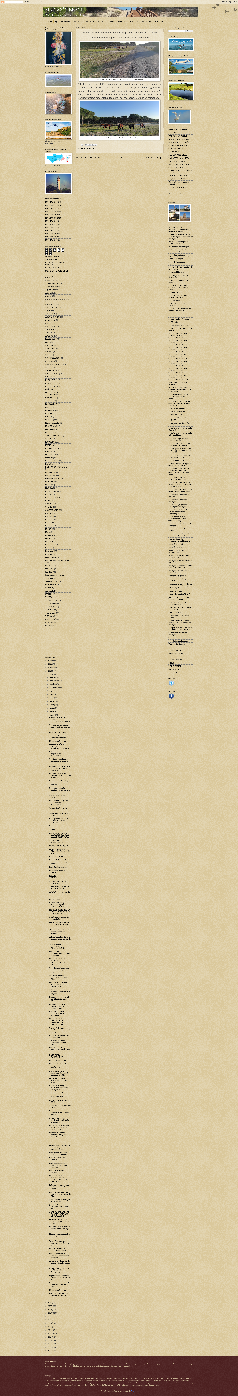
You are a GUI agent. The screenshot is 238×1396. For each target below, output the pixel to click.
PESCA (48, 529)
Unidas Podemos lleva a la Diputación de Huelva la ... (59, 1270)
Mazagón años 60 (175, 544)
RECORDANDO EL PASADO (57, 561)
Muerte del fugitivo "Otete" (179, 594)
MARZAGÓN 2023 (53, 208)
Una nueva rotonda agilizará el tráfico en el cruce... (59, 790)
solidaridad (50, 591)
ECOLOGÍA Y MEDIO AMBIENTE (54, 394)
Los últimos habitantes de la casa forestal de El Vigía (180, 535)
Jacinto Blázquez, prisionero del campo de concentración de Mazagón (179, 389)
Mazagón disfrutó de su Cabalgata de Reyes (58, 1153)
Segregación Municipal (54, 575)
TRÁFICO (49, 610)
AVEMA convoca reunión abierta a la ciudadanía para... (59, 894)
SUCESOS (159, 21)
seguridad (49, 578)
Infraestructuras (52, 461)
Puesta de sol (50, 557)
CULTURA (134, 21)
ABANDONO (50, 280)
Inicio (49, 21)
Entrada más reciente (88, 157)
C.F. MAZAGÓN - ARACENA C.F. (56, 841)
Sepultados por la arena (178, 641)
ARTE (47, 311)
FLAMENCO (50, 426)
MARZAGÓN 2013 (52, 240)
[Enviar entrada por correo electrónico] (81, 145)
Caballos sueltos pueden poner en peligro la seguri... (59, 970)
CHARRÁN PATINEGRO (178, 139)
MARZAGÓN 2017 (52, 227)
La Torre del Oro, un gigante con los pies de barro (179, 464)
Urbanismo (50, 619)
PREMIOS (49, 542)
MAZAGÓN (77, 21)
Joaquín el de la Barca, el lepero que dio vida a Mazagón (178, 396)
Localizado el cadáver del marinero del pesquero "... (59, 924)
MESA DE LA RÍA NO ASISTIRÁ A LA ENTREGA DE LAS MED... (58, 961)
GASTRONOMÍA (52, 436)
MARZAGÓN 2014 (53, 237)
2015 (50, 1323)
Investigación (51, 464)
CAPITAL (49, 345)
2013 (50, 1330)
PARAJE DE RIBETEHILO (55, 268)
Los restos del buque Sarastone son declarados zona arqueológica (178, 519)
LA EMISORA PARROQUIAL (56, 1056)
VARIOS (48, 622)
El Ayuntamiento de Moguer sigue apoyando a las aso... (60, 775)
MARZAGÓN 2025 (53, 202)
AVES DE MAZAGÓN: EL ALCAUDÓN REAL (59, 887)
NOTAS (48, 501)
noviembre (54, 681)
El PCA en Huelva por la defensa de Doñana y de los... (59, 1050)
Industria (49, 458)
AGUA (48, 293)
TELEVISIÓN (50, 603)
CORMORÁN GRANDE (177, 145)
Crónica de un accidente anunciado (59, 918)
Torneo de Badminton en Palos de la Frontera (59, 737)
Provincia (49, 551)
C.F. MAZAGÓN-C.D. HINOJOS (57, 882)
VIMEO (171, 663)
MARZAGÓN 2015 (52, 234)
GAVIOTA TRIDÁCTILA (178, 168)
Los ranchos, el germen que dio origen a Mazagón (179, 506)
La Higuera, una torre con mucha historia (178, 439)
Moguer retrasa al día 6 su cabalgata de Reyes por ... (59, 1236)
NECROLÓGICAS (52, 497)
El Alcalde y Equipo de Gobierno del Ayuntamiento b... (58, 802)
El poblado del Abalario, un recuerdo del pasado (179, 310)
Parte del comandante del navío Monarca (178, 603)
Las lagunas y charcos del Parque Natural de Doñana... (59, 1285)
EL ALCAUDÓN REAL (177, 155)
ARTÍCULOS (50, 314)
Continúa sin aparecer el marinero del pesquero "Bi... (59, 977)
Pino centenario (174, 612)
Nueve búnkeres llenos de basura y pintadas (178, 598)
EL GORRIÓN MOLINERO (179, 158)
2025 (50, 664)
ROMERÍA (49, 569)
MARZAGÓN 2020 (53, 218)
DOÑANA (110, 21)
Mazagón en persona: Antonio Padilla (177, 551)
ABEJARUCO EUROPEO (178, 130)
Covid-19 (48, 367)
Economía (49, 398)
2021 (50, 1303)
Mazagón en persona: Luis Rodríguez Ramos (179, 556)
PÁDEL (48, 513)
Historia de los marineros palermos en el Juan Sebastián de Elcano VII (178, 377)
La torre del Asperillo (177, 460)
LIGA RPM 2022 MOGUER (56, 877)
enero (52, 715)
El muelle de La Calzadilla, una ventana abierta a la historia (179, 287)
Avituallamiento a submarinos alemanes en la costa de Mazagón (179, 229)
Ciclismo (49, 352)
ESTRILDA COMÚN (176, 161)
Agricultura (50, 290)
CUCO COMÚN (174, 152)
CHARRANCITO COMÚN (179, 142)
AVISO (48, 333)
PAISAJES (49, 516)
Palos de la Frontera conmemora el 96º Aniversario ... (57, 1013)
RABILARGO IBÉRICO (177, 176)
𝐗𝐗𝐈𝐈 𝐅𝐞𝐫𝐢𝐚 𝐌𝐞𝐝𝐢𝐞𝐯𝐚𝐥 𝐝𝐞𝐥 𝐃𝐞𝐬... (59, 846)
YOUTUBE (172, 672)
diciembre (54, 677)
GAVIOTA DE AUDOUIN (178, 164)
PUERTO (49, 554)
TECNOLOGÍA (51, 600)
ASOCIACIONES (52, 317)
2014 (50, 1327)
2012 (50, 1333)
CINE (47, 355)
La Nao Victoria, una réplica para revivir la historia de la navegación (179, 450)
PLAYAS (49, 535)
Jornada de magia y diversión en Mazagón (59, 1249)
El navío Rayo (174, 301)
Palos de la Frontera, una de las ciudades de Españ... (59, 1187)
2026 (50, 661)
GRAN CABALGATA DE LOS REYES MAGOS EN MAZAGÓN (59, 1214)
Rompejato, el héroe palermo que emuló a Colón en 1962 (180, 628)
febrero (53, 711)
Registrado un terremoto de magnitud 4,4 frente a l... (59, 1277)
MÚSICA (49, 488)
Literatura (49, 472)
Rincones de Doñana (57, 741)
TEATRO (49, 597)
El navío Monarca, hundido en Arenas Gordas (179, 296)
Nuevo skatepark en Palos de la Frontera (59, 1036)
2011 (50, 1337)
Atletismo (49, 323)
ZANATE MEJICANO (177, 187)
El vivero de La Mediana (178, 325)
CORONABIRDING (176, 149)
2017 (50, 1316)
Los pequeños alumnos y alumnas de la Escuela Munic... (59, 828)
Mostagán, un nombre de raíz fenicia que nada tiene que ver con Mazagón (180, 586)
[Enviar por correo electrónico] (86, 145)
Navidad (48, 494)
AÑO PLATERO (51, 307)
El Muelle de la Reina (177, 292)
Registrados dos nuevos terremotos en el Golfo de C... (59, 1221)
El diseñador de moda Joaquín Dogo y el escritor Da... (58, 1066)
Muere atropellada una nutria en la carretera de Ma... (60, 1194)
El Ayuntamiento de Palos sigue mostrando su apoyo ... (60, 768)
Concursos (49, 361)
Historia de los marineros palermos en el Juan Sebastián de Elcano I (178, 335)
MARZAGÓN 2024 (53, 205)
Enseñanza (49, 410)
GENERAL (49, 439)
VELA (47, 625)
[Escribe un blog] (88, 145)
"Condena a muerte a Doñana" (57, 1141)
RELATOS (49, 566)
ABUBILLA (173, 133)
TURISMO (49, 616)
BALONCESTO (51, 339)
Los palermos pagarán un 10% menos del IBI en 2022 (59, 1080)
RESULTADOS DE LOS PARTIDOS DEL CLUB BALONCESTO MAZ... (59, 835)
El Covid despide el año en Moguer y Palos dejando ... (60, 1295)
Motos (47, 485)
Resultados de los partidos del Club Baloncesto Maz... (60, 999)
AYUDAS (49, 336)
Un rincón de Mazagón (58, 856)
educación (49, 401)
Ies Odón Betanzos (52, 448)
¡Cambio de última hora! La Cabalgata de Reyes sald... (59, 1207)
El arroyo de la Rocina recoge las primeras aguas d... (58, 1165)
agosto (53, 691)
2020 (50, 1306)
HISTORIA (122, 21)
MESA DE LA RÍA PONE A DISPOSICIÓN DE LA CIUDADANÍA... (59, 1127)
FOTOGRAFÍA (51, 429)
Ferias (47, 417)
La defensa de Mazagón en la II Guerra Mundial (180, 434)
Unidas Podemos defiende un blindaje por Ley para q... (59, 862)
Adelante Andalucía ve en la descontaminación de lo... (60, 939)
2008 (50, 1347)
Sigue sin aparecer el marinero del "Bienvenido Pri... (57, 946)
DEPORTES (146, 21)
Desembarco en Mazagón (178, 247)
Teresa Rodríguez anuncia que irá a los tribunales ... (59, 1243)
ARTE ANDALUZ (175, 654)
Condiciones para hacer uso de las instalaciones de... (60, 727)
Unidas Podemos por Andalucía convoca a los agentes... (58, 1088)
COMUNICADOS (52, 358)
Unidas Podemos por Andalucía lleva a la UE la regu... (59, 1030)
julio (52, 694)
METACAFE (173, 669)
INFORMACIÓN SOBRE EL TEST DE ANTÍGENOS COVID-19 (59, 746)
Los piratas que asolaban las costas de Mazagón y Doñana (180, 490)
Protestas (49, 548)
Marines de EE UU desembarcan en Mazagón (179, 540)
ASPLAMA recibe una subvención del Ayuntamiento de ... (58, 1095)
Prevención (50, 545)
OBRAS (48, 504)
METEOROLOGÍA (52, 479)
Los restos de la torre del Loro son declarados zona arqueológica (180, 512)
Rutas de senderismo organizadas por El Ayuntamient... (57, 754)
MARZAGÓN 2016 (52, 230)
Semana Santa (51, 581)
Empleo (48, 407)
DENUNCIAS (50, 383)
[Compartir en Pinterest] (95, 145)
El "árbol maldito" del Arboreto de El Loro (177, 251)
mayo (52, 701)
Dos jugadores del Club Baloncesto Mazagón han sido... (58, 820)
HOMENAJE (50, 445)
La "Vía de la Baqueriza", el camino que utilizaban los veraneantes (179, 403)
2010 (50, 1340)
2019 (50, 1310)
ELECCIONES (51, 404)
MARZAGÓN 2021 (52, 215)
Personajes (49, 526)
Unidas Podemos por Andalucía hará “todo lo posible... (59, 1120)
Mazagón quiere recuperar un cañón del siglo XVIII (180, 566)
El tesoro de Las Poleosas (178, 319)
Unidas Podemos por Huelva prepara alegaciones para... (57, 904)
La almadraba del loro (177, 408)
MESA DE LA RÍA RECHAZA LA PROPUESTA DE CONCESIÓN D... (57, 1022)
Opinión (48, 507)
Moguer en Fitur (55, 899)
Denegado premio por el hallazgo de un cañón (178, 242)
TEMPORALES (51, 607)
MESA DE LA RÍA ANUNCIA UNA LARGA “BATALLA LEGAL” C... (58, 1179)
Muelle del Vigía (175, 591)
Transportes (50, 613)
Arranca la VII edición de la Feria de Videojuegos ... (59, 1263)
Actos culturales (52, 287)
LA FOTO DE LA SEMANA (56, 467)
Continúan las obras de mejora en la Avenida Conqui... (59, 761)
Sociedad (49, 588)
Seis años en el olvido (177, 638)
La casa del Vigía (175, 415)
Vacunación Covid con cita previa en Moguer (59, 809)
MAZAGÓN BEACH (64, 9)
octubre (53, 684)
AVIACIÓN (50, 330)
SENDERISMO (51, 585)
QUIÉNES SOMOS (62, 21)
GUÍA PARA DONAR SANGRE (58, 796)
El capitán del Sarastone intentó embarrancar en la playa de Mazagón (179, 257)
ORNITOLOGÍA (51, 510)
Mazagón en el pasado (177, 547)
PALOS (100, 21)
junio (52, 698)
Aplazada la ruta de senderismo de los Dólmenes (57, 1042)
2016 (50, 1320)
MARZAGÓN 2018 (52, 224)
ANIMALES (50, 304)
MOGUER (90, 21)
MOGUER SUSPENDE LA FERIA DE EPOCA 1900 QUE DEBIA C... (59, 912)
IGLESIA (49, 451)
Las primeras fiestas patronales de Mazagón (178, 478)
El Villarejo (173, 322)
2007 (50, 1351)
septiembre (54, 688)
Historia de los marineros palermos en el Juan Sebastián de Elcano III (178, 349)
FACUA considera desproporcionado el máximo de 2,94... (58, 1073)
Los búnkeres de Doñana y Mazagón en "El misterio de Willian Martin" (179, 484)
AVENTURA (50, 326)
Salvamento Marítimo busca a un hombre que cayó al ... (59, 992)
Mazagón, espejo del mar (178, 576)
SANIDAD (49, 572)
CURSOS (49, 377)
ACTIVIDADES (51, 283)
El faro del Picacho (176, 272)
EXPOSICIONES (52, 414)
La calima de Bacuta (176, 412)
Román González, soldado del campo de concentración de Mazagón (180, 623)
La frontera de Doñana (58, 732)
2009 (50, 1344)
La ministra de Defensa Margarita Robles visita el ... (60, 851)
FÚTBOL (49, 432)
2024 (50, 667)
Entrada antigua (155, 157)
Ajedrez (48, 296)
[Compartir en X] (90, 145)
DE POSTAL (50, 380)
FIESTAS (49, 420)
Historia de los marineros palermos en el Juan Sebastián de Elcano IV (178, 356)
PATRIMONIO (51, 523)
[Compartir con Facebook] (93, 145)
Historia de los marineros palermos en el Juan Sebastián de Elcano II (178, 342)
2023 (50, 671)
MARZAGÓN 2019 (52, 221)
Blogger (134, 1391)
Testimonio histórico (177, 644)
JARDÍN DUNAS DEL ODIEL (56, 271)
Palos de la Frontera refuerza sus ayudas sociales (58, 1135)
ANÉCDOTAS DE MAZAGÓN (57, 299)
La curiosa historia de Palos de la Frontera (179, 424)
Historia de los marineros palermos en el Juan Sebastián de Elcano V (178, 363)
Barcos (48, 342)
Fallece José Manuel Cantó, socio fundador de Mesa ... (59, 1256)
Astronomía (50, 320)
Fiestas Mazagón (52, 423)
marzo (52, 708)
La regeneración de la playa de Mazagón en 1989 (179, 456)
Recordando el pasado (58, 867)
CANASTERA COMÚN (178, 136)
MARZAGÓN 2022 (53, 212)
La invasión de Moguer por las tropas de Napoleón (179, 444)
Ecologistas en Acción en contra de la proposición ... (59, 1147)
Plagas (48, 532)
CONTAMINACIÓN (53, 364)
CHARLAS (49, 348)
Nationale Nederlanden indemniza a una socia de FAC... (59, 1113)
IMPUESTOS (50, 454)
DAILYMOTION (175, 666)
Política (48, 538)
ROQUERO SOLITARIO (177, 179)
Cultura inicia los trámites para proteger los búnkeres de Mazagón (180, 237)
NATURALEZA (51, 491)
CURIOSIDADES (52, 374)
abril (52, 705)
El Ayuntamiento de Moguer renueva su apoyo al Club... (58, 1006)
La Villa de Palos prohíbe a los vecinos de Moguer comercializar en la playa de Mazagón (179, 471)
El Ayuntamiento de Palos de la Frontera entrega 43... (60, 1228)
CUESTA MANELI (52, 259)
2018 (50, 1313)
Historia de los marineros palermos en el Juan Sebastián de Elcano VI (178, 370)
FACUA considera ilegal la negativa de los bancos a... (59, 783)
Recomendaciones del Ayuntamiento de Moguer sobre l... (58, 984)
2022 (50, 674)
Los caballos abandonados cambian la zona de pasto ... (59, 953)
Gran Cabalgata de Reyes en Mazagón (59, 1200)
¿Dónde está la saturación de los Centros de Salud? (59, 932)
